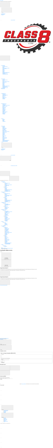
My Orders (5, 411)
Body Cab (4, 80)
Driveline (4, 132)
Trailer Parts (6, 241)
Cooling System (4, 95)
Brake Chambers (4, 107)
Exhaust (3, 134)
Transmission (4, 73)
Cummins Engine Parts (3, 202)
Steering (3, 138)
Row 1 (3, 192)
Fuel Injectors (4, 110)
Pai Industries (6, 227)
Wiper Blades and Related (7, 243)
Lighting (3, 71)
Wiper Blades (4, 113)
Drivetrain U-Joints (4, 68)
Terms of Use (5, 420)
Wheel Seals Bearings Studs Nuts (6, 140)
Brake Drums (6, 214)
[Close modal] (5, 273)
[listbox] (26, 356)
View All (3, 79)
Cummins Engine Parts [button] (3, 93)
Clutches (3, 108)
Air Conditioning (4, 104)
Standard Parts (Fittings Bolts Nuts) (6, 72)
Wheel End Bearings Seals (5, 87)
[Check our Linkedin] (6, 399)
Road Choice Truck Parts (3, 209)
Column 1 (5, 182)
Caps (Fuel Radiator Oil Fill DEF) (6, 81)
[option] (26, 355)
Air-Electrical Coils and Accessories (8, 211)
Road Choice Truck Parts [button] (3, 103)
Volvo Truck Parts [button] (3, 65)
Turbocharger (4, 98)
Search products (1, 180)
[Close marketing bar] (5, 4)
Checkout (5, 412)
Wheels (3, 139)
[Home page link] (26, 55)
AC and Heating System (5, 66)
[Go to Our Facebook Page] (6, 390)
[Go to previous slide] (5, 367)
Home (2, 247)
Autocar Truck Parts (5, 128)
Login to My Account (6, 410)
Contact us (5, 418)
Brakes (3, 67)
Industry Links (5, 419)
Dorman (3, 127)
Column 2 (5, 197)
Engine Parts (4, 133)
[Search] (14, 178)
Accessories (4, 129)
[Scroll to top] (5, 372)
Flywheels (4, 109)
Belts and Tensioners (5, 130)
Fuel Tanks (4, 70)
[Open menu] (5, 58)
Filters (3, 135)
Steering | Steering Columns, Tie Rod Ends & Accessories (7, 248)
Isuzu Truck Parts (3, 88)
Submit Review (2, 362)
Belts (5, 213)
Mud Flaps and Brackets (5, 111)
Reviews (2, 339)
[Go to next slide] (15, 367)
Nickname (2, 359)
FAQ (4, 421)
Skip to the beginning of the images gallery (4, 338)
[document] (26, 111)
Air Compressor (4, 94)
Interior (3, 84)
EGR (5, 205)
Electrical (4, 82)
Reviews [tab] (1, 349)
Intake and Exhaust (7, 207)
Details (1, 339)
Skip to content (1, 0)
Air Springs (4, 105)
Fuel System (4, 96)
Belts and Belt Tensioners (7, 204)
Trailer (5, 236)
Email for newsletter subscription (3, 378)
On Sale (2, 244)
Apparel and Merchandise (5, 141)
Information (3, 417)
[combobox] (6, 180)
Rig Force (2, 221)
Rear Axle (4, 85)
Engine (6, 186)
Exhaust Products (7, 215)
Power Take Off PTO (5, 137)
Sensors (3, 97)
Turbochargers (4, 121)
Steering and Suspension (5, 86)
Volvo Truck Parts (3, 181)
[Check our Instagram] (6, 404)
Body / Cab (4, 119)
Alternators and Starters (5, 106)
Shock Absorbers (4, 112)
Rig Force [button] (2, 118)
